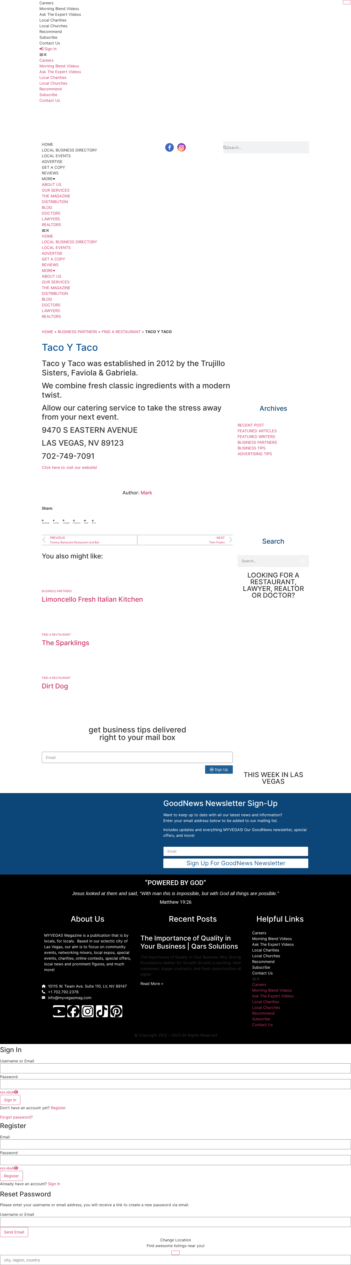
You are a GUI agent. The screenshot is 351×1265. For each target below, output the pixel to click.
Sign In (54, 1183)
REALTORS (51, 224)
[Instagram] (88, 1011)
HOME (47, 144)
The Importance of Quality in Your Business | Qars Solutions (189, 942)
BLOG (47, 207)
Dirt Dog (55, 686)
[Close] (347, 2)
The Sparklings (65, 643)
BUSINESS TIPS (252, 448)
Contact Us (49, 43)
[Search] (303, 561)
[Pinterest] (116, 1011)
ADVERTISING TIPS (255, 453)
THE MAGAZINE (56, 196)
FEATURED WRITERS (256, 436)
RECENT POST (251, 425)
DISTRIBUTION (55, 201)
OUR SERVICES (55, 190)
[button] (175, 54)
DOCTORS (51, 213)
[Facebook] (73, 1011)
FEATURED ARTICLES (257, 430)
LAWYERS (51, 218)
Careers (46, 2)
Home (47, 331)
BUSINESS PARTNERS (77, 331)
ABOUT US (51, 184)
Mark (146, 493)
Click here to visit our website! (69, 467)
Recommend (50, 31)
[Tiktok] (102, 1011)
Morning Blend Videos (59, 8)
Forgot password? (16, 1117)
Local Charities (52, 20)
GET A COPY (53, 167)
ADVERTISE (52, 161)
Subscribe (48, 37)
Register (58, 1107)
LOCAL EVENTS (56, 155)
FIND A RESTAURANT (121, 331)
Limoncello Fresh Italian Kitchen (92, 599)
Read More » (151, 983)
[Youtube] (59, 1011)
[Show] (9, 1092)
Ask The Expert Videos (60, 14)
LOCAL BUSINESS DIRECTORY (69, 150)
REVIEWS (50, 173)
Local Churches (53, 25)
